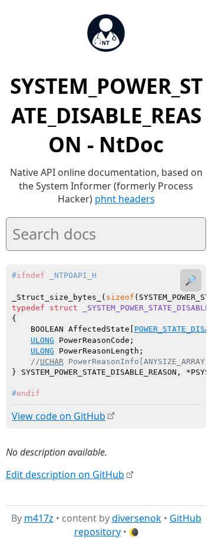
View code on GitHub (58, 416)
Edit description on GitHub (65, 474)
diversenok (136, 518)
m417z (39, 518)
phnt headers (125, 198)
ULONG (42, 340)
